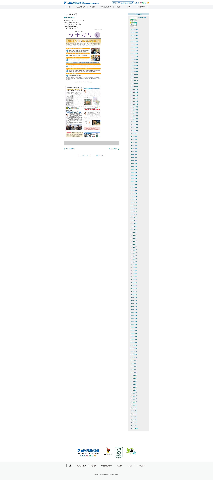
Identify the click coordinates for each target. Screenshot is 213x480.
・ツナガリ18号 (133, 378)
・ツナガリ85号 (133, 175)
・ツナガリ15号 (133, 387)
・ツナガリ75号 (133, 205)
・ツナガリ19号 (133, 375)
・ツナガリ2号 (133, 425)
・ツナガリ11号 (133, 399)
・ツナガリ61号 (133, 247)
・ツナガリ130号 (134, 41)
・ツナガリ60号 (133, 250)
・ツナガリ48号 (133, 285)
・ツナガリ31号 (133, 339)
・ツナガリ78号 (133, 196)
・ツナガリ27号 (133, 351)
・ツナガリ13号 (133, 393)
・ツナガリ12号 (133, 396)
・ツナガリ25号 (133, 357)
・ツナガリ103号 (134, 121)
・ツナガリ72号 (133, 214)
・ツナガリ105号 (134, 116)
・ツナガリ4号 (133, 422)
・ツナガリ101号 (134, 127)
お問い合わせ (141, 7)
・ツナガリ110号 (134, 101)
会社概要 (92, 7)
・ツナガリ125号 (134, 56)
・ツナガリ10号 (133, 402)
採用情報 (118, 7)
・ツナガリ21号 (133, 369)
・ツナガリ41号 (133, 306)
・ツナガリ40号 (133, 309)
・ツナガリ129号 (134, 44)
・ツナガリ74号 (133, 208)
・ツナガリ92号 (133, 154)
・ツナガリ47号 (133, 288)
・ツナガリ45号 (133, 294)
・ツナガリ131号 (134, 38)
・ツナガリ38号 (133, 315)
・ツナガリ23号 (133, 363)
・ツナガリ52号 (133, 273)
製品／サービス (80, 7)
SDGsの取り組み (106, 7)
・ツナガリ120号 (134, 71)
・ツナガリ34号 (133, 327)
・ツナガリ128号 (134, 47)
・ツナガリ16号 (133, 384)
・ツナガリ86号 (133, 172)
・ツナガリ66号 (133, 232)
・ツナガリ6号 (133, 414)
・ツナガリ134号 (134, 29)
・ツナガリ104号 (134, 119)
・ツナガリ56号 (133, 262)
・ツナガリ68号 (133, 226)
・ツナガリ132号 (134, 35)
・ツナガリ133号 (134, 32)
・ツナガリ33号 (133, 330)
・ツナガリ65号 (133, 235)
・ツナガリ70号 (133, 220)
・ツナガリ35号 (133, 324)
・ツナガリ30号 (133, 342)
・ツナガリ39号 (133, 312)
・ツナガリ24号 (133, 360)
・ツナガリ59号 (133, 253)
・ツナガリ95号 (133, 145)
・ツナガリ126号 (134, 53)
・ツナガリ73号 (133, 211)
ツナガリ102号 (113, 148)
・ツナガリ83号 (133, 181)
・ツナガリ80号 (133, 190)
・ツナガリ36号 (133, 321)
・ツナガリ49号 (133, 282)
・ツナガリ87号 (133, 169)
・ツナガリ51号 (133, 276)
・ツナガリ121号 (134, 68)
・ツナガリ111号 (134, 98)
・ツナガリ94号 (133, 148)
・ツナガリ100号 (134, 130)
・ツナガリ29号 (133, 345)
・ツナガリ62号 (133, 244)
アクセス (129, 7)
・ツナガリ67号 (133, 229)
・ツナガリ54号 (133, 267)
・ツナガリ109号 (134, 104)
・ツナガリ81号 (133, 187)
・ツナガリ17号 (133, 381)
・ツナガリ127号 (134, 50)
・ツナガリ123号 (134, 62)
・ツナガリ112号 (134, 95)
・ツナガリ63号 (133, 241)
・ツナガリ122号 (134, 65)
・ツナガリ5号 (133, 417)
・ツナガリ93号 (133, 151)
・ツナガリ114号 (134, 89)
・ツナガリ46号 (133, 291)
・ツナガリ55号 (133, 265)
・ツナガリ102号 (134, 124)
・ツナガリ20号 (133, 372)
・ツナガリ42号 (133, 303)
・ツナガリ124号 (134, 59)
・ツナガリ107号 (134, 110)
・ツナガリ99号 (133, 133)
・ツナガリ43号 (133, 300)
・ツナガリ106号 (134, 113)
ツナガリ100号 (70, 148)
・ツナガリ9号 (133, 405)
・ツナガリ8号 (133, 408)
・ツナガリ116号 (134, 83)
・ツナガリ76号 (133, 202)
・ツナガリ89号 (133, 163)
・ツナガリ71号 (133, 217)
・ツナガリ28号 (133, 348)
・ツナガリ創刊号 (134, 428)
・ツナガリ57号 (133, 259)
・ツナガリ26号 (133, 354)
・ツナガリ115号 (134, 86)
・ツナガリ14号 (133, 390)
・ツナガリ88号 (133, 166)
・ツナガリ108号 (134, 107)
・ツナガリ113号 (134, 92)
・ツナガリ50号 (133, 279)
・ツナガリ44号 (133, 297)
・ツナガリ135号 (142, 17)
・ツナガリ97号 (133, 139)
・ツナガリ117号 (134, 80)
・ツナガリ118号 (134, 77)
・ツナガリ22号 (133, 366)
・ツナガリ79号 (133, 193)
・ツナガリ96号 (133, 142)
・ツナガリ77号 (133, 199)
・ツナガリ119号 (134, 74)
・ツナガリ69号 (133, 223)
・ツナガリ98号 (133, 136)
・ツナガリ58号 (133, 256)
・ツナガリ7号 (133, 411)
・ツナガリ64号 (133, 238)
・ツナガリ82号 (133, 184)
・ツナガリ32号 (133, 336)
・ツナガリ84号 (133, 178)
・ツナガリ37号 (133, 318)
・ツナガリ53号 (133, 270)
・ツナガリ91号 (133, 157)
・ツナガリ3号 (133, 420)
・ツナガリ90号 (133, 160)
